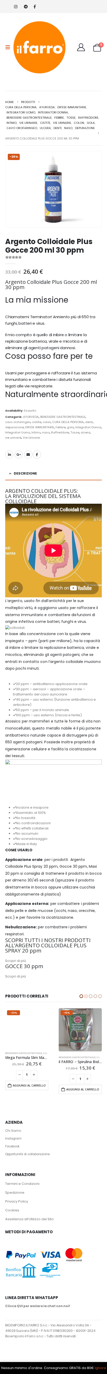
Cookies (12, 1210)
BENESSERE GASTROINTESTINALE (62, 417)
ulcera (85, 432)
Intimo (36, 432)
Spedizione (14, 1192)
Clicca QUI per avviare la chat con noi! (37, 1306)
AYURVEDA (31, 417)
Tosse (74, 432)
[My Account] (81, 47)
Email (28, 454)
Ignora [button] (100, 1367)
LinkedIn (9, 454)
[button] (9, 47)
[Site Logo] (39, 47)
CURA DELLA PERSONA (68, 422)
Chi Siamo (13, 1131)
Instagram (13, 1138)
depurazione (14, 427)
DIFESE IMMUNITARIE (39, 427)
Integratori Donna (88, 427)
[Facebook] (34, 6)
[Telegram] (25, 6)
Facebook (37, 454)
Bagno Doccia (68, 1057)
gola (70, 427)
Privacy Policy (16, 1201)
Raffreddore (60, 432)
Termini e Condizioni (22, 1183)
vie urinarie (13, 438)
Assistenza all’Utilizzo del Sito (29, 1219)
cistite (36, 422)
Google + (19, 454)
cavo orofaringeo (17, 422)
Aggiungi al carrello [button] (29, 1089)
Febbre (60, 427)
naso (46, 432)
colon (47, 422)
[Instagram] (15, 6)
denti (89, 422)
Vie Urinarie (31, 438)
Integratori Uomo (17, 432)
